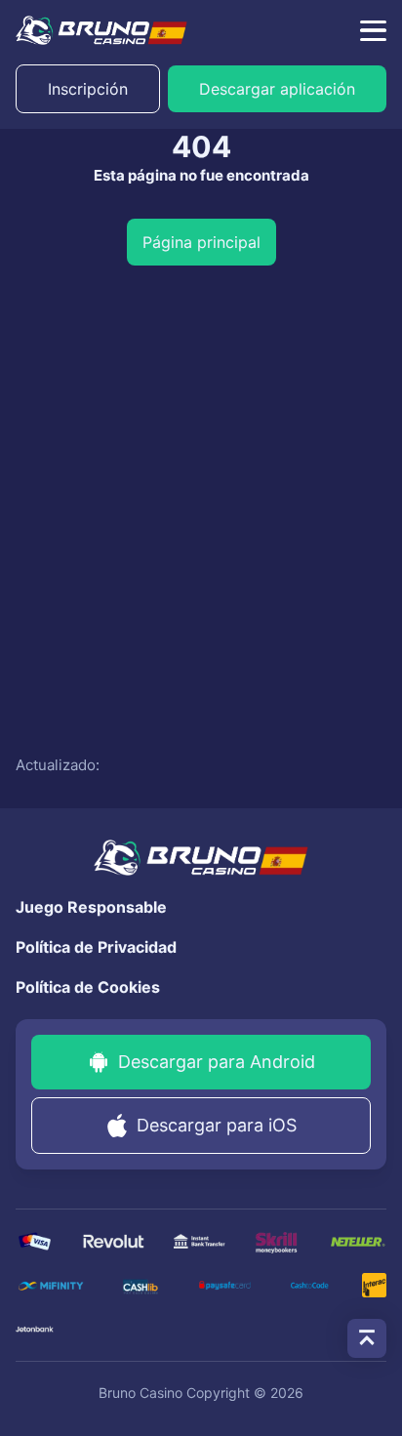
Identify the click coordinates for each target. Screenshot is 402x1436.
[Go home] (101, 30)
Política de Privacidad (96, 947)
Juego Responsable (91, 907)
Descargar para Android (216, 1061)
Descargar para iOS (217, 1125)
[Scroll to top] (366, 1338)
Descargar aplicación (277, 89)
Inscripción (88, 89)
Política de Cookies (88, 987)
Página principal (201, 242)
